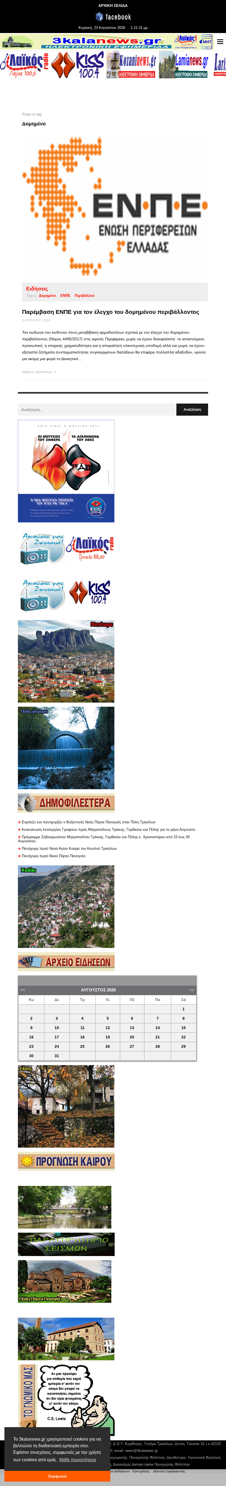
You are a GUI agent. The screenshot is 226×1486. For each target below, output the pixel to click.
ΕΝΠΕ (65, 296)
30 (31, 1056)
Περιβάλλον (85, 296)
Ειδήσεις (37, 289)
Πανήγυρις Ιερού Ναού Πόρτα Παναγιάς (53, 856)
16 (31, 1037)
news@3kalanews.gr (141, 1451)
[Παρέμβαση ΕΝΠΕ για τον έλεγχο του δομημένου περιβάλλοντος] (106, 206)
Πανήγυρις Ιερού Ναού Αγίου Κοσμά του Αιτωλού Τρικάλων (69, 848)
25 (82, 1046)
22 (183, 1037)
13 (132, 1028)
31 (57, 1056)
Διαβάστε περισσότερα (37, 372)
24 (57, 1046)
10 (57, 1028)
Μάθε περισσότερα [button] (77, 1459)
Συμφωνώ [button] (57, 1476)
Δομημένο (47, 296)
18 (82, 1037)
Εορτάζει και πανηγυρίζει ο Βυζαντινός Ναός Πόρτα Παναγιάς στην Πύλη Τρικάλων (89, 822)
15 (183, 1028)
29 (183, 1046)
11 (82, 1028)
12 (108, 1028)
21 (157, 1037)
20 (132, 1037)
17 (57, 1037)
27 (132, 1046)
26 (108, 1046)
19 (108, 1037)
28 (157, 1046)
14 (157, 1028)
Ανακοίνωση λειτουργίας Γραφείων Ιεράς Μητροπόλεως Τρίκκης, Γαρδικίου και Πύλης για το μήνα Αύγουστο (108, 829)
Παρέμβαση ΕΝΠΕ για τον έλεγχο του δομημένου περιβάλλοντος (110, 312)
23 (31, 1046)
